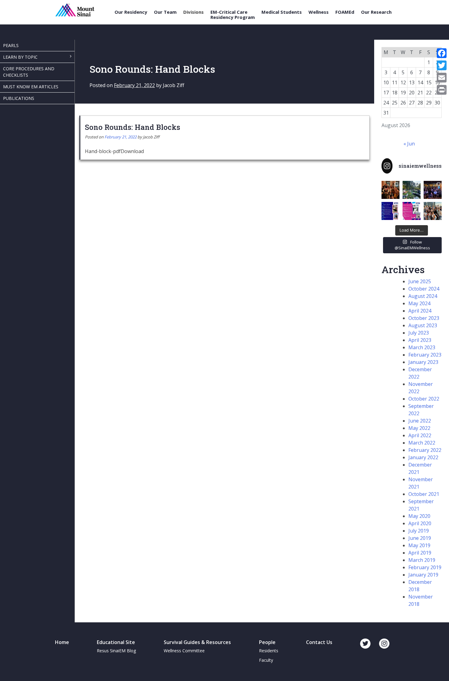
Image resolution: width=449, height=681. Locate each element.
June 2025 (419, 281)
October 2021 (423, 494)
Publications (18, 98)
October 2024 (423, 288)
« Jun (409, 143)
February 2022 (424, 450)
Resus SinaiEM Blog (116, 651)
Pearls (11, 45)
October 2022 (423, 398)
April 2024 (419, 310)
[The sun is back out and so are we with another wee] (390, 211)
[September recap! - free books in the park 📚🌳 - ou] (412, 190)
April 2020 (419, 523)
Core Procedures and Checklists (28, 72)
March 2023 (421, 347)
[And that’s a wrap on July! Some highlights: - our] (433, 211)
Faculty (266, 660)
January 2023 (423, 362)
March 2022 (421, 442)
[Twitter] (442, 65)
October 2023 (423, 318)
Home (62, 642)
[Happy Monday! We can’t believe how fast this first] (412, 211)
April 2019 (419, 552)
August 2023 (422, 325)
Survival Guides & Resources (197, 642)
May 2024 (419, 303)
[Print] (442, 90)
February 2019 (424, 567)
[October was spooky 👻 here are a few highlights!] (390, 190)
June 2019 (419, 538)
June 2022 (419, 420)
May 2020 (419, 516)
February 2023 (424, 354)
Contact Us (319, 642)
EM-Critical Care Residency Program (232, 14)
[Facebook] (442, 53)
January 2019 (423, 574)
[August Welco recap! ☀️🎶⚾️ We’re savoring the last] (433, 190)
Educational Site (116, 642)
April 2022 (419, 435)
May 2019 (419, 545)
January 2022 (423, 457)
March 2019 (421, 560)
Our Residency (131, 12)
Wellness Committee (184, 651)
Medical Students (281, 12)
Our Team (165, 12)
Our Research (376, 12)
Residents (268, 651)
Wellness (318, 12)
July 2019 (418, 530)
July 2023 (418, 332)
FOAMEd (344, 12)
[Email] (442, 77)
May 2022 (419, 428)
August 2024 (422, 296)
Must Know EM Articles (30, 87)
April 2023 (419, 340)
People (267, 642)
